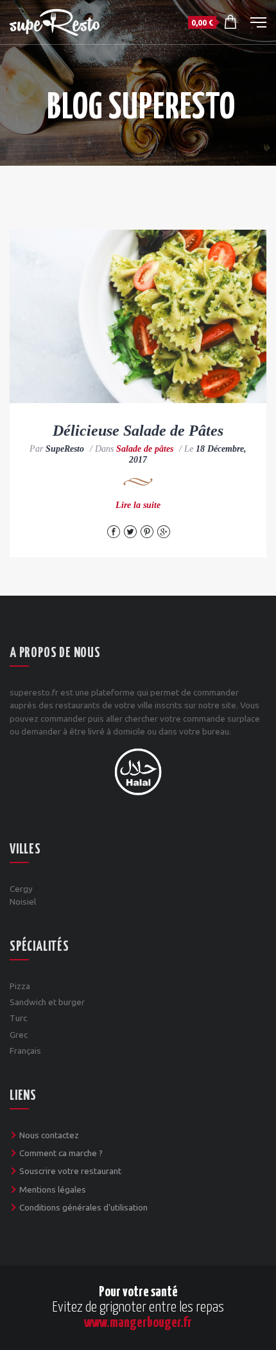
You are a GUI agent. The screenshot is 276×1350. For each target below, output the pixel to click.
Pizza (20, 986)
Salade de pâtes (144, 448)
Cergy (21, 889)
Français (25, 1050)
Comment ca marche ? (61, 1153)
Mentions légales (52, 1189)
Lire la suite (138, 505)
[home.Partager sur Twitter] (130, 531)
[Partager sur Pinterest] (147, 531)
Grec (19, 1034)
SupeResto (65, 448)
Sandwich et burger (47, 1002)
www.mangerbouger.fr (138, 1322)
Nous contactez (49, 1135)
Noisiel (23, 901)
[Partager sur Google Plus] (163, 531)
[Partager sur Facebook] (113, 531)
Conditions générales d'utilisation (83, 1207)
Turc (18, 1018)
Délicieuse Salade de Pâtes (138, 430)
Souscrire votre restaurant (70, 1171)
